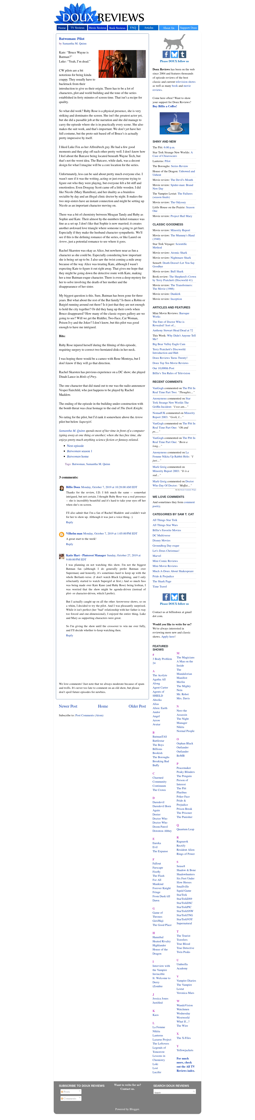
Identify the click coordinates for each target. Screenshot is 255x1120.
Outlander (183, 747)
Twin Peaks (183, 952)
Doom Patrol (160, 827)
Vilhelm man (74, 533)
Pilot (167, 161)
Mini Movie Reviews (165, 566)
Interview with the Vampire (161, 968)
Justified (158, 1002)
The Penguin (184, 776)
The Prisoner (184, 813)
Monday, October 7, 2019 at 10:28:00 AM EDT (109, 487)
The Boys (158, 745)
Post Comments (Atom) (89, 715)
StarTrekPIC (184, 907)
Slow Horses (184, 882)
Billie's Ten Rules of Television (171, 373)
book (175, 86)
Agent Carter (160, 687)
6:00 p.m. (169, 147)
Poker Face (183, 796)
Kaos (156, 1015)
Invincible (159, 974)
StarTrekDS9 (184, 899)
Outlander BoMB (183, 753)
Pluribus (182, 792)
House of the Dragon (160, 951)
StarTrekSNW (185, 911)
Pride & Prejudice (163, 576)
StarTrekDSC (185, 903)
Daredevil (158, 802)
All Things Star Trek (165, 520)
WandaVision (185, 1005)
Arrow (156, 720)
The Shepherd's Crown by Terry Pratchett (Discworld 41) (174, 278)
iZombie (158, 986)
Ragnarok (182, 841)
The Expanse (160, 851)
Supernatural (184, 923)
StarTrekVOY (185, 919)
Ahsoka (157, 700)
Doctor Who (160, 818)
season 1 (79, 451)
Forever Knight (162, 888)
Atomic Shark (179, 253)
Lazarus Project (162, 1039)
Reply (69, 522)
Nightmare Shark (181, 258)
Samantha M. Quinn (72, 430)
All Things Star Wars (165, 525)
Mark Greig (160, 467)
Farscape (158, 867)
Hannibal (158, 937)
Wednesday (183, 1013)
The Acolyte (160, 675)
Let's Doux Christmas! (166, 551)
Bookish (157, 753)
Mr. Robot (183, 694)
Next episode (75, 445)
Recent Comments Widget (188, 490)
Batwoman (78, 464)
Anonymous (160, 398)
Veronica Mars (185, 993)
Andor (156, 712)
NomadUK (159, 413)
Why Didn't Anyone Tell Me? (174, 337)
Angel (156, 716)
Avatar (156, 724)
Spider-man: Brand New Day (173, 186)
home (78, 456)
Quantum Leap (185, 829)
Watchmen (183, 1009)
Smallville (183, 886)
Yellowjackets (185, 1050)
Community (160, 781)
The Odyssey (178, 202)
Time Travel (160, 586)
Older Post (137, 706)
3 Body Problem (162, 659)
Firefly (157, 872)
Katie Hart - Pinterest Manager (86, 555)
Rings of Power (186, 854)
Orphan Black (185, 743)
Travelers (182, 940)
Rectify (181, 845)
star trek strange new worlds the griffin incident (172, 402)
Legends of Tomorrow (159, 1050)
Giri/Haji (158, 921)
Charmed (158, 778)
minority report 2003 (166, 471)
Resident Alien (185, 850)
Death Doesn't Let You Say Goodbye (174, 264)
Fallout (157, 863)
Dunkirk (175, 294)
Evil (155, 847)
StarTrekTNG (185, 915)
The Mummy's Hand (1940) (174, 237)
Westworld (183, 1017)
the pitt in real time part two (174, 390)
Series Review (179, 166)
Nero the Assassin (182, 712)
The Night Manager (183, 721)
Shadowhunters (186, 874)
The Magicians (185, 657)
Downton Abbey (162, 831)
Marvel (157, 556)
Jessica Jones (160, 998)
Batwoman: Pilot (71, 38)
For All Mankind (158, 882)
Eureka (157, 843)
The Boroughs (161, 757)
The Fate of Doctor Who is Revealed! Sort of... (168, 323)
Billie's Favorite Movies (167, 530)
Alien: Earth (160, 708)
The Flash (158, 876)
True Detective (185, 948)
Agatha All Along (159, 681)
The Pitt (181, 788)
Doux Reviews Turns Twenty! (170, 358)
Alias (156, 704)
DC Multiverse (161, 535)
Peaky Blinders (186, 772)
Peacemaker (184, 768)
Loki (155, 1064)
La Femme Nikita (159, 1029)
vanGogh (158, 388)
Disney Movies (161, 540)
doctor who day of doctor (173, 483)
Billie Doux (73, 487)
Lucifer (157, 1072)
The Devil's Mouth (182, 180)
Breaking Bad (161, 761)
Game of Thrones (158, 915)
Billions (157, 749)
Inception (176, 299)
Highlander (159, 945)
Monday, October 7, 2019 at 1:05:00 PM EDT (110, 533)
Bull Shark (177, 271)
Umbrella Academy (182, 966)
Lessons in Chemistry (159, 1058)
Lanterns (158, 1035)
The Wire (182, 1026)
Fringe (156, 892)
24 (154, 663)
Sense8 (181, 866)
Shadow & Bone (186, 870)
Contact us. (127, 1089)
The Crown (159, 790)
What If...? (183, 1021)
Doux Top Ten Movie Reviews (170, 363)
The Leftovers (161, 1043)
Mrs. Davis (183, 698)
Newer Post (68, 706)
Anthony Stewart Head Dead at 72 (173, 330)
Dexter (157, 814)
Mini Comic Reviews (165, 561)
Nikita (180, 727)
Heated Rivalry (162, 941)
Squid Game (184, 891)
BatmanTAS (160, 736)
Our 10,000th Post (163, 368)
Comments (69, 1098)
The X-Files (184, 1038)
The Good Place (162, 925)
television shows (186, 82)
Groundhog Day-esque (166, 545)
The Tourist (183, 936)
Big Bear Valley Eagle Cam (169, 344)
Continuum (159, 786)
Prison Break (184, 809)
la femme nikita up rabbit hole (171, 454)
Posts (66, 1092)
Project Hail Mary (181, 216)
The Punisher (184, 817)
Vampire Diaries (186, 980)
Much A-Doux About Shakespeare (173, 571)
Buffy (156, 765)
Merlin (181, 682)
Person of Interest (182, 782)
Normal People (185, 731)
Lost (155, 1068)
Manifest (182, 678)
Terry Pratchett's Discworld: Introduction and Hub (169, 351)
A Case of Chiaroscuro (173, 154)
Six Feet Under (185, 878)
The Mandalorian (184, 672)
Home (103, 706)
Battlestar (158, 741)
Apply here (168, 636)
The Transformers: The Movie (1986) (173, 287)
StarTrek (182, 895)
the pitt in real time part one (174, 425)
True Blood (183, 944)
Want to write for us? (127, 1085)
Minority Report (180, 230)
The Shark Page (162, 581)
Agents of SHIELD (158, 694)
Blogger (134, 1109)
